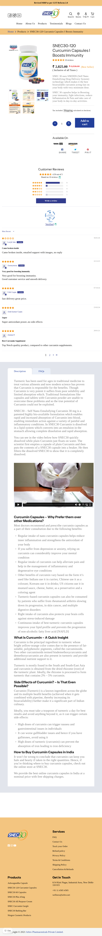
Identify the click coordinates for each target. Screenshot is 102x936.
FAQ (54, 837)
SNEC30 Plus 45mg (16, 897)
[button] (58, 60)
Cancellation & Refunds (63, 869)
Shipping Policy (59, 865)
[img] (8, 238)
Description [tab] (20, 371)
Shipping (68, 110)
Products (42, 23)
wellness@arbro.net (61, 895)
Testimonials (56, 23)
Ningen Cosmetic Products (19, 915)
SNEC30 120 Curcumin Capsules (22, 888)
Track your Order (60, 846)
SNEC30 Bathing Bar (17, 911)
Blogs (69, 23)
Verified (49, 224)
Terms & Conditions (61, 860)
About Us (30, 23)
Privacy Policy (58, 855)
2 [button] (49, 355)
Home (19, 23)
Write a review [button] (51, 201)
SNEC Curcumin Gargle (18, 906)
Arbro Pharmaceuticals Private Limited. (44, 932)
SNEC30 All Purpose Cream (20, 901)
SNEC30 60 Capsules (17, 892)
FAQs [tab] (41, 371)
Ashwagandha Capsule (18, 883)
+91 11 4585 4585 (60, 890)
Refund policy (58, 851)
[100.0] (50, 215)
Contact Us (80, 23)
